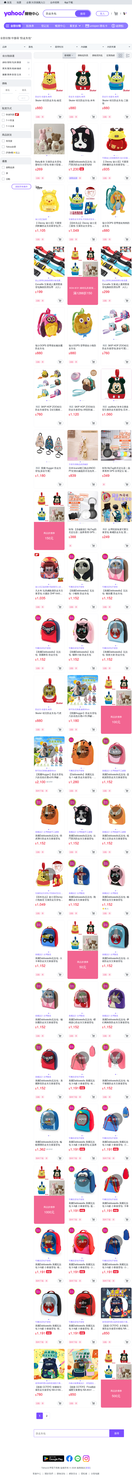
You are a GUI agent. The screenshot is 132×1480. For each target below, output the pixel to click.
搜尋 (116, 1433)
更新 (88, 1467)
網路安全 (73, 1473)
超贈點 (120, 26)
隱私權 (84, 1473)
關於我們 (49, 1473)
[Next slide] (62, 78)
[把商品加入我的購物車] (60, 117)
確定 (23, 97)
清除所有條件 (21, 186)
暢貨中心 (60, 26)
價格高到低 (97, 55)
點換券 (30, 26)
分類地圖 (95, 1473)
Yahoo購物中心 (21, 13)
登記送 (45, 26)
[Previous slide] (36, 78)
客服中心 (37, 1473)
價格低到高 (83, 55)
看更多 (73, 26)
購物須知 (61, 1473)
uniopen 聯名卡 (99, 26)
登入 (102, 13)
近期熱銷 (110, 55)
